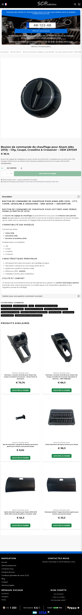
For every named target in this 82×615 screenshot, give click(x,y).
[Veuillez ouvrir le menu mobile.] (3, 4)
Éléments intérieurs (15, 52)
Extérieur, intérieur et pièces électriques (56, 309)
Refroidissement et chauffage (34, 309)
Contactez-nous (7, 569)
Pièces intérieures (68, 312)
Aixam (31, 306)
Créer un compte (59, 597)
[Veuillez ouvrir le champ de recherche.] (75, 4)
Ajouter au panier (20, 390)
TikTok (3, 600)
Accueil (4, 562)
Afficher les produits (41, 31)
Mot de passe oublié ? (58, 600)
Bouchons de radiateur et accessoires (46, 306)
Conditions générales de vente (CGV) (15, 575)
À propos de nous (8, 572)
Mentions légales (7, 585)
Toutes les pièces (6, 306)
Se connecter (58, 594)
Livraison (4, 582)
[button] (6, 4)
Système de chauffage (20, 306)
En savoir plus (6, 163)
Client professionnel (8, 566)
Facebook (5, 593)
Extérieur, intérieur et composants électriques (34, 312)
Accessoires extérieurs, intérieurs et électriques (29, 315)
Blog (3, 579)
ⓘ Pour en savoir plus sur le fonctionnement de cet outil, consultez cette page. (41, 42)
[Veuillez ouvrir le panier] (79, 4)
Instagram (4, 596)
